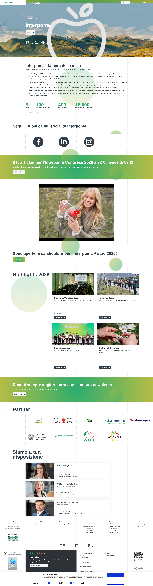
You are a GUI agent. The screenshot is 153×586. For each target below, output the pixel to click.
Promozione (114, 528)
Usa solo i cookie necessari (115, 582)
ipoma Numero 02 (13, 538)
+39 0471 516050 (65, 511)
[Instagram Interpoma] (89, 142)
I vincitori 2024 (38, 522)
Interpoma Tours (12, 524)
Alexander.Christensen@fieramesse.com (71, 513)
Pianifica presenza (114, 524)
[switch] (61, 583)
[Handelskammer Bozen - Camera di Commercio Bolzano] (38, 436)
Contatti (107, 553)
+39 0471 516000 (86, 561)
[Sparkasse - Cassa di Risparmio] (138, 560)
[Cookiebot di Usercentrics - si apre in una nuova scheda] (35, 584)
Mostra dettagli (90, 582)
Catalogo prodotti (64, 524)
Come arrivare (89, 524)
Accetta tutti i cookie (116, 574)
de (62, 546)
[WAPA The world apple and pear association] (89, 436)
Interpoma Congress (13, 522)
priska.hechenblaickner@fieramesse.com (71, 495)
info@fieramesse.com (85, 566)
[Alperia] (138, 568)
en (90, 546)
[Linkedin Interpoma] (64, 142)
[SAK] (38, 420)
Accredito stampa (140, 522)
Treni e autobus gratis (89, 526)
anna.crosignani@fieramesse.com (69, 476)
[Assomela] (115, 436)
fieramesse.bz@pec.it (85, 568)
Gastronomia (89, 528)
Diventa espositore (114, 522)
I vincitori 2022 (38, 524)
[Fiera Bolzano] (35, 2)
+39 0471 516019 (65, 474)
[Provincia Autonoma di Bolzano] (64, 420)
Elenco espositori (64, 522)
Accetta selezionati (116, 578)
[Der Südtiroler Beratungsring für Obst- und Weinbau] (140, 420)
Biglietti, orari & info (89, 522)
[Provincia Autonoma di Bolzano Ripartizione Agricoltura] (89, 420)
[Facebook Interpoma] (38, 142)
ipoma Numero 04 (13, 534)
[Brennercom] (138, 564)
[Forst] (138, 555)
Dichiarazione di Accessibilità (87, 571)
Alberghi (89, 530)
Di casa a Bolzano (89, 532)
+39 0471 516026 (65, 493)
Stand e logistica (115, 526)
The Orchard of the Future (12, 526)
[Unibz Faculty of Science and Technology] (64, 436)
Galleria (140, 526)
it (76, 546)
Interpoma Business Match (12, 528)
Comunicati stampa (140, 524)
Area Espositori (114, 532)
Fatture (115, 530)
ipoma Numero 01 (13, 540)
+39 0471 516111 (86, 563)
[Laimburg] (115, 420)
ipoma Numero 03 (13, 536)
